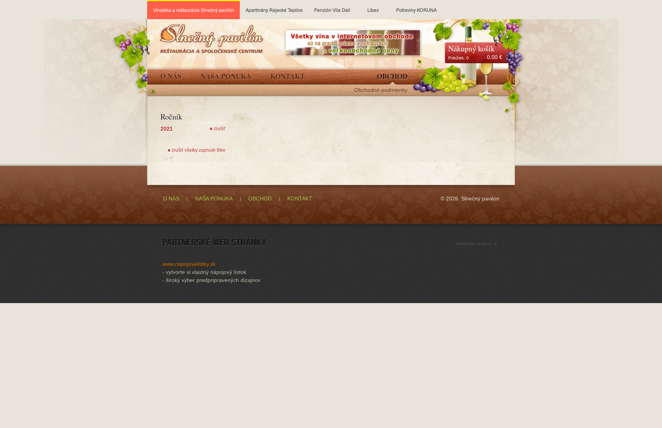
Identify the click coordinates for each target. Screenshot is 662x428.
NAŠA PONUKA (214, 198)
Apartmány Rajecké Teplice (274, 10)
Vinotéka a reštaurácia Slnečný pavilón (193, 10)
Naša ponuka (226, 77)
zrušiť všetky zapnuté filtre (196, 150)
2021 (167, 129)
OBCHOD (260, 198)
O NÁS (171, 198)
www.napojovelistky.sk (189, 264)
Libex (373, 10)
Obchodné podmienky (381, 90)
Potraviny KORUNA (416, 10)
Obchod (392, 77)
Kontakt (287, 77)
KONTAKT (299, 198)
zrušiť (218, 128)
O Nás (171, 77)
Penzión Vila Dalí (332, 10)
